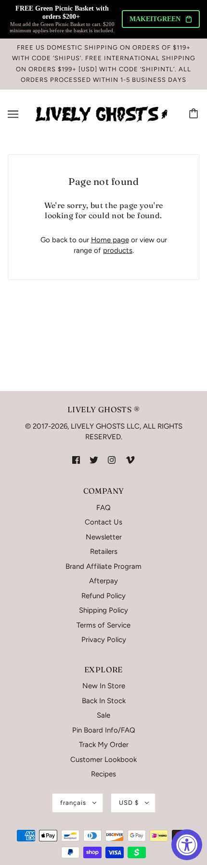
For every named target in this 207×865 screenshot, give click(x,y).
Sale (103, 715)
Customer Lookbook (103, 759)
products (117, 250)
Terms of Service (103, 625)
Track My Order (104, 744)
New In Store (103, 686)
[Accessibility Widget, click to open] (186, 844)
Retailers (103, 551)
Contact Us (103, 522)
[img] (76, 459)
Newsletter (104, 537)
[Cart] (195, 114)
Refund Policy (103, 595)
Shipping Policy (103, 610)
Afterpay (103, 581)
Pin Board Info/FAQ (103, 730)
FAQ (103, 507)
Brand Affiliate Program (103, 566)
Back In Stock (104, 700)
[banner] (101, 113)
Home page (110, 240)
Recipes (103, 774)
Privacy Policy (103, 639)
